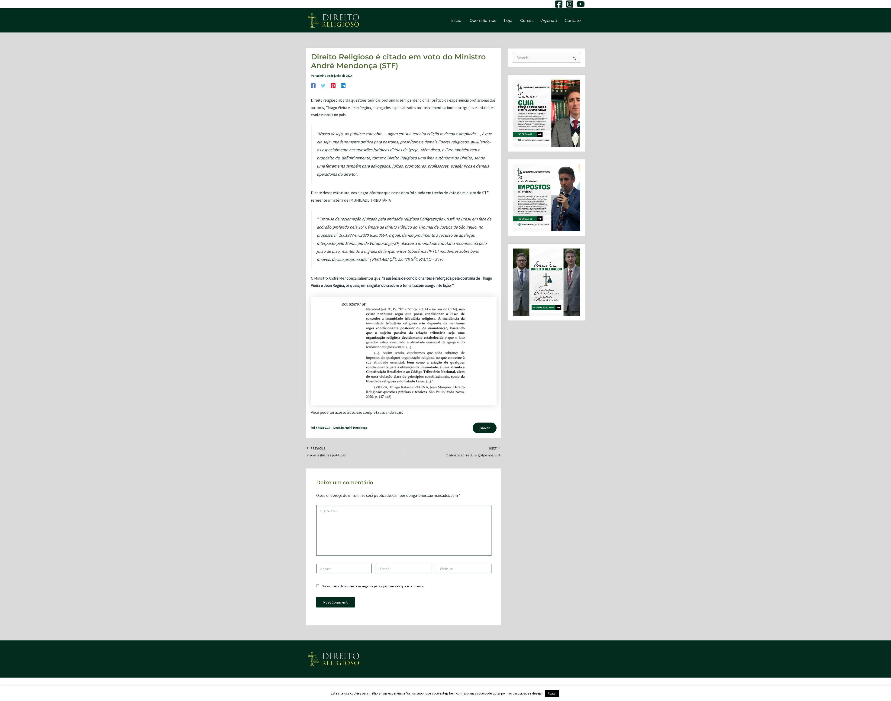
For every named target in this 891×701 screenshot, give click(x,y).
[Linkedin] (343, 85)
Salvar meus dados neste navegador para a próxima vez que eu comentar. (373, 586)
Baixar (485, 428)
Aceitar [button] (552, 693)
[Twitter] (323, 85)
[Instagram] (570, 4)
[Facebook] (559, 4)
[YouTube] (581, 4)
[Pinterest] (333, 85)
